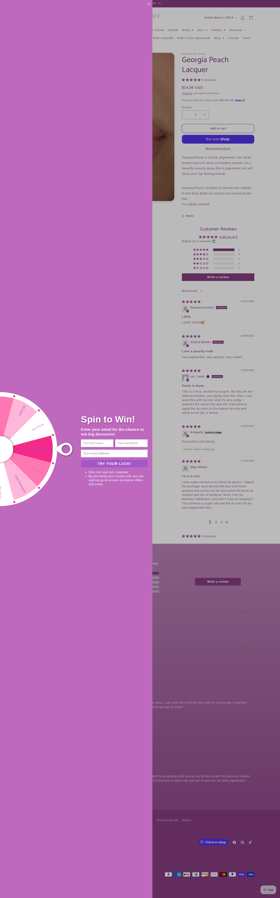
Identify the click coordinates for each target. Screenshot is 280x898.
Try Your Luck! (114, 464)
